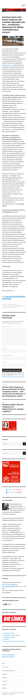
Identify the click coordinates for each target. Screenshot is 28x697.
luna (5, 304)
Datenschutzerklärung (8, 654)
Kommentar (6, 326)
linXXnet (6, 639)
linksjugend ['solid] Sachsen (12, 635)
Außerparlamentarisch (7, 305)
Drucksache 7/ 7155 (8, 65)
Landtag (23, 305)
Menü (23, 5)
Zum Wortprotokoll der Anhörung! (13, 298)
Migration (4, 307)
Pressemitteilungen (11, 307)
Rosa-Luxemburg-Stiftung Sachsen (14, 641)
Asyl (18, 304)
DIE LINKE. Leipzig (9, 633)
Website (4, 362)
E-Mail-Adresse (7, 355)
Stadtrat (4, 677)
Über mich (5, 667)
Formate (4, 681)
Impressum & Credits (8, 656)
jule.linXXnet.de (5, 692)
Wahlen (4, 688)
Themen (4, 684)
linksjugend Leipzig (9, 637)
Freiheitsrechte (16, 305)
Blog (3, 663)
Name (4, 348)
